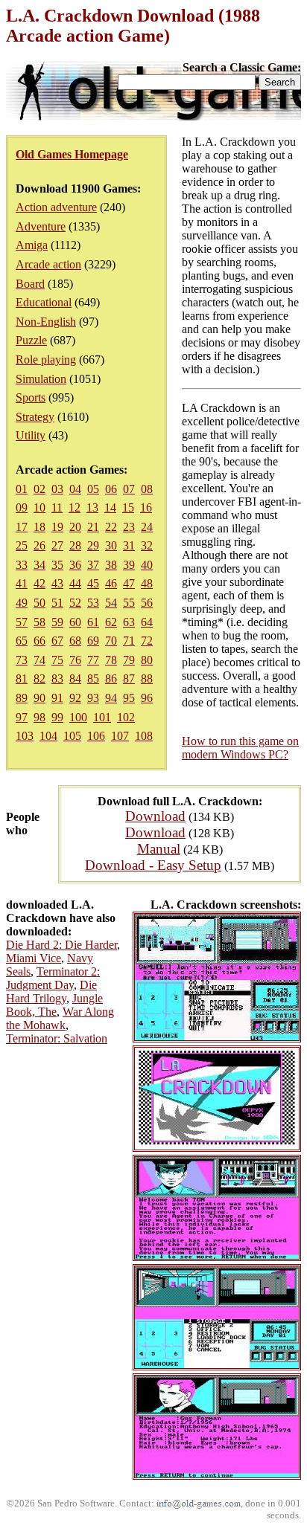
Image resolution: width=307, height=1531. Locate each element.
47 (129, 583)
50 (39, 602)
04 (75, 489)
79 (129, 660)
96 (147, 698)
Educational (44, 302)
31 (129, 545)
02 (39, 489)
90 (39, 698)
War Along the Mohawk (60, 1018)
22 (111, 526)
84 (75, 678)
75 (57, 660)
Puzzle (31, 340)
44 (75, 583)
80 (147, 660)
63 (129, 622)
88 (147, 678)
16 (146, 507)
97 (22, 717)
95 (129, 698)
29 (93, 545)
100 (78, 717)
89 (22, 698)
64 (147, 622)
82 (39, 678)
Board (30, 283)
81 (22, 678)
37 (93, 564)
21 (93, 526)
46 (111, 583)
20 (75, 526)
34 (39, 564)
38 (111, 564)
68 (75, 640)
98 (39, 717)
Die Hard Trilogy (51, 992)
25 (22, 545)
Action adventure (56, 207)
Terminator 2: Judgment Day (53, 978)
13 (92, 507)
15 (128, 507)
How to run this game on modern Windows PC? (240, 748)
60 (75, 622)
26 (39, 545)
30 (111, 545)
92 (75, 698)
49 (22, 602)
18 (39, 526)
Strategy (35, 416)
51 (57, 602)
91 (57, 698)
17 (22, 526)
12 (74, 507)
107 (120, 735)
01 (22, 489)
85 (93, 678)
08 (147, 489)
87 (129, 678)
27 (57, 545)
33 (22, 564)
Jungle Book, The (54, 1005)
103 (25, 735)
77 (93, 660)
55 (129, 602)
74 (39, 660)
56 (147, 602)
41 (22, 583)
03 (57, 489)
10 (39, 507)
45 (93, 583)
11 (57, 507)
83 (57, 678)
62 (111, 622)
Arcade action (48, 264)
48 (147, 583)
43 (57, 583)
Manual (158, 849)
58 (39, 622)
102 (126, 717)
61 (93, 622)
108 (144, 735)
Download (155, 816)
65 (22, 640)
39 (129, 564)
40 (147, 564)
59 (57, 622)
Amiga (32, 245)
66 (39, 640)
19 (57, 526)
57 (22, 622)
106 (96, 735)
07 (129, 489)
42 (39, 583)
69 (93, 640)
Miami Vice (33, 958)
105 (72, 735)
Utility (30, 435)
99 (57, 717)
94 (111, 698)
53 (93, 602)
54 (111, 602)
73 (22, 660)
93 (93, 698)
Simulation (41, 379)
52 (75, 602)
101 (102, 717)
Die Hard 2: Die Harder (61, 944)
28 (75, 545)
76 (75, 660)
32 (147, 545)
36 (75, 564)
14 (110, 507)
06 (111, 489)
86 (111, 678)
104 (48, 735)
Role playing (46, 359)
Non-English (46, 321)
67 (57, 640)
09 (22, 507)
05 (93, 489)
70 (111, 640)
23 (129, 526)
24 (147, 526)
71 (129, 640)
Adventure (41, 226)
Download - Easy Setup (153, 865)
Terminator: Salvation (56, 1038)
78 (111, 660)
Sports (30, 397)
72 (147, 640)
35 (57, 564)
